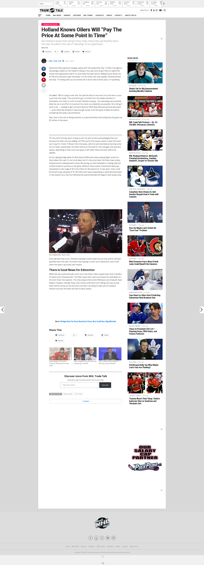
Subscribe (105, 385)
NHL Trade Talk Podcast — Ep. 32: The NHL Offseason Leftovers (143, 123)
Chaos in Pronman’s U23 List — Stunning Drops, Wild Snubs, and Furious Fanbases (143, 331)
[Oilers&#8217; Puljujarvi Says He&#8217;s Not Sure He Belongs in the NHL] (85, 353)
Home (48, 15)
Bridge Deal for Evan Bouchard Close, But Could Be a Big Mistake (88, 321)
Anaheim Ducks (134, 119)
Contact (118, 15)
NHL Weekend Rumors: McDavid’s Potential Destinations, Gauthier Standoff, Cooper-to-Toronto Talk (143, 158)
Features (77, 15)
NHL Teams (88, 15)
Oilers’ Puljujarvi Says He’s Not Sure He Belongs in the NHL (85, 362)
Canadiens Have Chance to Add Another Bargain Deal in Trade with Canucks (144, 194)
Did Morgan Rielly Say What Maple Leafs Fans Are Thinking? (143, 366)
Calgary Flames (135, 396)
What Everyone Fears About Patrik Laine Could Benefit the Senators (143, 262)
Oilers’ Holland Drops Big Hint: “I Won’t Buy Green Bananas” (109, 362)
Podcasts (100, 15)
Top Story (78, 394)
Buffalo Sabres (134, 326)
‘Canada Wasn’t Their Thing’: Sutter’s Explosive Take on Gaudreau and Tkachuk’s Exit (144, 401)
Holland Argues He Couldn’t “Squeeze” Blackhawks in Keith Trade (59, 363)
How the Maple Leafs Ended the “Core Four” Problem (142, 229)
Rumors (67, 15)
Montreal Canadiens (137, 189)
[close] (103, 556)
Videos (109, 15)
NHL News (57, 15)
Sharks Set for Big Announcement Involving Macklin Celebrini (143, 89)
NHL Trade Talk (55, 61)
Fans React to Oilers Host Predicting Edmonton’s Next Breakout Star (144, 296)
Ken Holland (68, 394)
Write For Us (130, 15)
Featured (132, 259)
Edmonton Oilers (135, 292)
